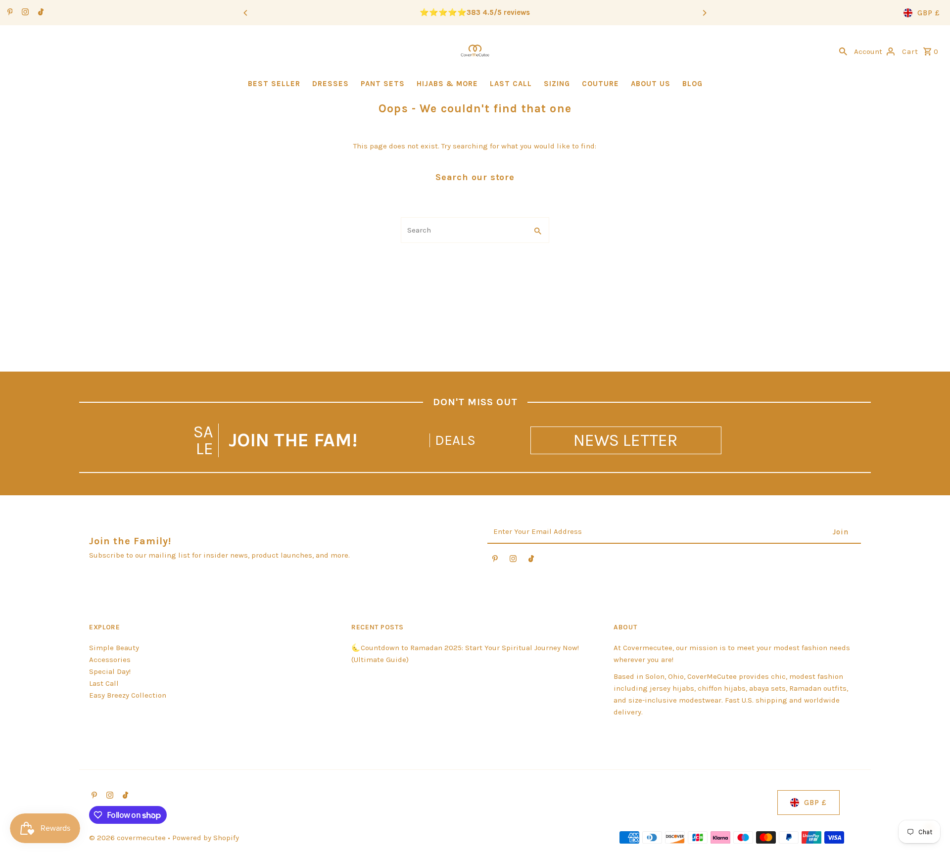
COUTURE (600, 83)
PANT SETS (383, 83)
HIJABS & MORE (447, 83)
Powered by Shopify (205, 837)
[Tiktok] (40, 13)
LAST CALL (511, 83)
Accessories (110, 659)
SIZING (557, 83)
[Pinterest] (9, 13)
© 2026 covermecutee (128, 837)
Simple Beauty (114, 647)
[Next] (704, 12)
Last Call (104, 683)
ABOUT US (650, 83)
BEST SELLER (274, 83)
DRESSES (330, 83)
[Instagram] (24, 13)
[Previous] (245, 12)
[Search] (843, 50)
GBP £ (928, 12)
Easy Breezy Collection (127, 695)
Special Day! (110, 671)
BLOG (692, 83)
